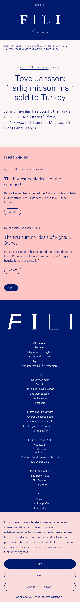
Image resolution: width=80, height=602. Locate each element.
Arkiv (11, 287)
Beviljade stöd (40, 398)
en (42, 32)
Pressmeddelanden (40, 356)
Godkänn (40, 564)
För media (40, 507)
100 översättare (40, 461)
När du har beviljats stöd (40, 388)
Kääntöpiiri (40, 444)
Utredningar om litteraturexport (40, 425)
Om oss (40, 498)
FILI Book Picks (40, 475)
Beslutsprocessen (40, 393)
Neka (40, 575)
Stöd (40, 374)
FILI (40, 494)
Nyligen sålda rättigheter (34, 67)
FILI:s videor (40, 484)
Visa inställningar (40, 586)
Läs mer (14, 212)
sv (47, 32)
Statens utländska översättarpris (40, 457)
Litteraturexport (40, 412)
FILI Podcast (40, 480)
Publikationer (40, 470)
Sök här (40, 384)
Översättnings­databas (40, 416)
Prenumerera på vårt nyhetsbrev (40, 365)
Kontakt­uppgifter (40, 503)
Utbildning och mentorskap (40, 451)
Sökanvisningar (40, 379)
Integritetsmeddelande (48, 596)
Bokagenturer (40, 430)
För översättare (40, 439)
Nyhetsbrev (40, 360)
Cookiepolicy (24, 596)
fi (38, 32)
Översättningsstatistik (40, 421)
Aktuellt (40, 342)
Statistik (40, 402)
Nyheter (40, 347)
